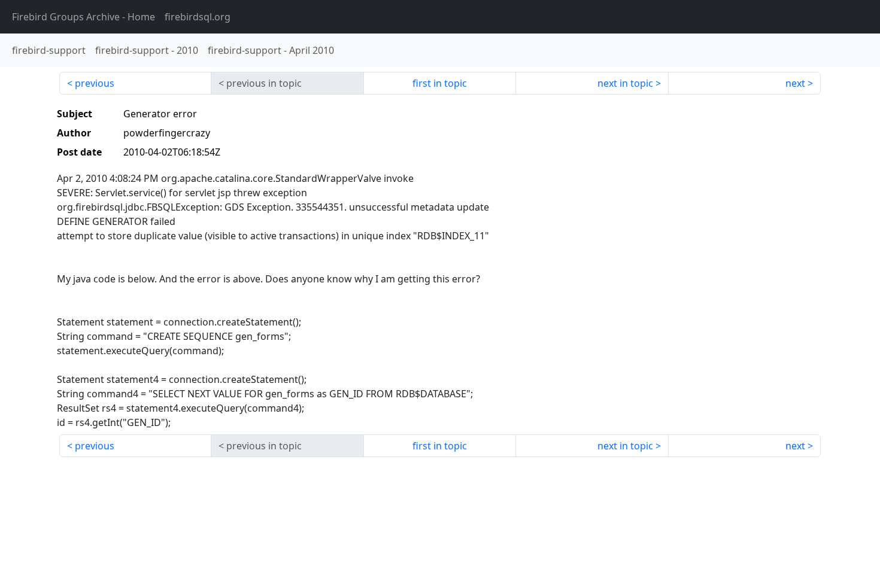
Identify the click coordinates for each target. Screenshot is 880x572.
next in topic (625, 83)
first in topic (439, 83)
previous (94, 83)
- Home (83, 16)
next (795, 83)
